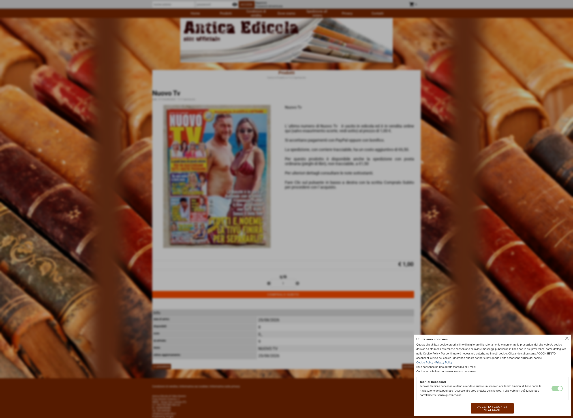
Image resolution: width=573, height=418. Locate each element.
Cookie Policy (424, 362)
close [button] (567, 338)
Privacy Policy (443, 362)
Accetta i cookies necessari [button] (492, 408)
